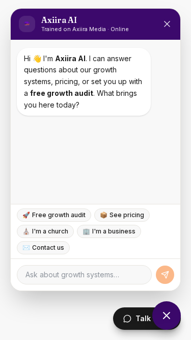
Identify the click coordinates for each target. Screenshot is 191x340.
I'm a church (45, 231)
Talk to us (153, 318)
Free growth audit (54, 215)
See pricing (122, 215)
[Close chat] (166, 315)
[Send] (165, 275)
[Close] (167, 24)
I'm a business (109, 231)
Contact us (43, 247)
